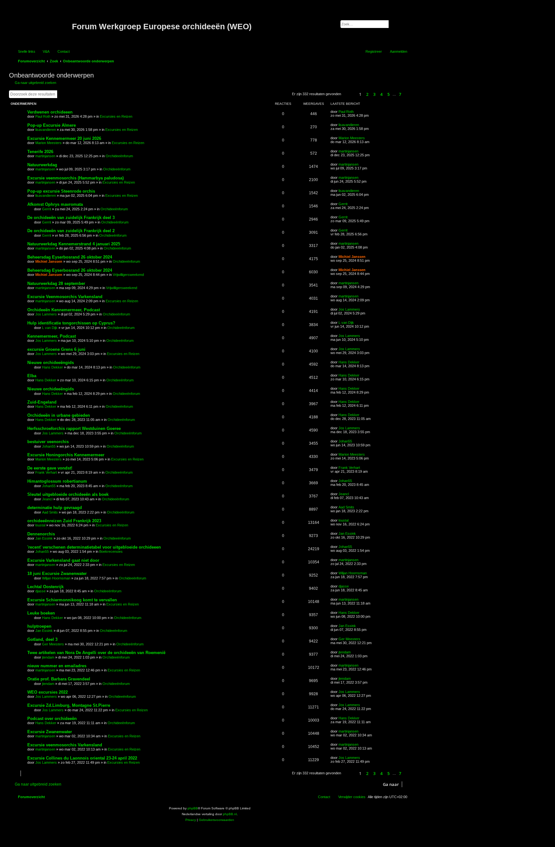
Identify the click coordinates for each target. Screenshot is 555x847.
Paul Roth (42, 116)
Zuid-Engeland (42, 402)
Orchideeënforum (119, 156)
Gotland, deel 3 (42, 639)
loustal (40, 525)
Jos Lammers (46, 314)
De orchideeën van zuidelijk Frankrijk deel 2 (71, 230)
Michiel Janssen (48, 261)
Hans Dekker (52, 367)
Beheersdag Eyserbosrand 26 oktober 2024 (69, 257)
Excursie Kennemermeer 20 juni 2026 (64, 138)
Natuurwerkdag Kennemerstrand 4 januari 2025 (73, 243)
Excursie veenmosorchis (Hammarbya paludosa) (75, 178)
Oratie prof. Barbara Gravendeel (58, 679)
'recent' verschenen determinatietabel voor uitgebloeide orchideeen (94, 547)
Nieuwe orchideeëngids (50, 362)
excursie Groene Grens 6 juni (56, 349)
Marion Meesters (48, 143)
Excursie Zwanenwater (49, 731)
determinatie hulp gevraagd (54, 507)
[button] (349, 94)
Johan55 (49, 446)
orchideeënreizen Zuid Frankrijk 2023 (64, 520)
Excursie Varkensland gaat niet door (63, 560)
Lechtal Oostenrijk (45, 586)
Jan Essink (44, 538)
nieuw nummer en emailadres (56, 665)
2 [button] (367, 94)
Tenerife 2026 (40, 151)
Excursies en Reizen (116, 116)
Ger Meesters (53, 644)
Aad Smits (50, 512)
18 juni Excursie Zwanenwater (57, 573)
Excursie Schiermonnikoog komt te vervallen (72, 599)
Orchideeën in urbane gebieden (58, 415)
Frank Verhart (46, 472)
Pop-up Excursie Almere (51, 125)
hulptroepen (39, 626)
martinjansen (45, 156)
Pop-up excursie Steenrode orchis (61, 191)
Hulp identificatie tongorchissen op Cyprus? (71, 323)
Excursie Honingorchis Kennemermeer (65, 454)
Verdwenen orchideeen (50, 112)
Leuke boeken (41, 613)
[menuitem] (43, 51)
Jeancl (47, 499)
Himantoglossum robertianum (57, 481)
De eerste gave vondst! (49, 468)
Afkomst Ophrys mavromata (55, 204)
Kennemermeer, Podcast (51, 336)
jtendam (48, 657)
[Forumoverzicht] (41, 27)
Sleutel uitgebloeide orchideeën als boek (68, 494)
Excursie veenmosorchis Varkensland (64, 744)
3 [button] (374, 94)
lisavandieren (45, 130)
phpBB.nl (230, 814)
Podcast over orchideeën (52, 718)
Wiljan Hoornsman (56, 578)
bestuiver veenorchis (48, 441)
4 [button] (381, 94)
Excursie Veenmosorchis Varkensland (64, 296)
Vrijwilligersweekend (128, 275)
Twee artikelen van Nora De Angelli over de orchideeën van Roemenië (96, 652)
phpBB (193, 808)
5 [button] (388, 94)
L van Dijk (49, 328)
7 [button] (400, 94)
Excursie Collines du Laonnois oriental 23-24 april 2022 (82, 758)
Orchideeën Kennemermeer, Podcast (63, 309)
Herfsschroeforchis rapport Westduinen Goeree (74, 428)
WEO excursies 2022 (47, 692)
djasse (40, 591)
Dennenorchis (41, 534)
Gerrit (46, 209)
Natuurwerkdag (42, 164)
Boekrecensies (111, 551)
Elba (31, 375)
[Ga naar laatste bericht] (357, 112)
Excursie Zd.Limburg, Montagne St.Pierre (68, 705)
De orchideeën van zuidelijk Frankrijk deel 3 (71, 217)
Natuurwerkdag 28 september (56, 283)
